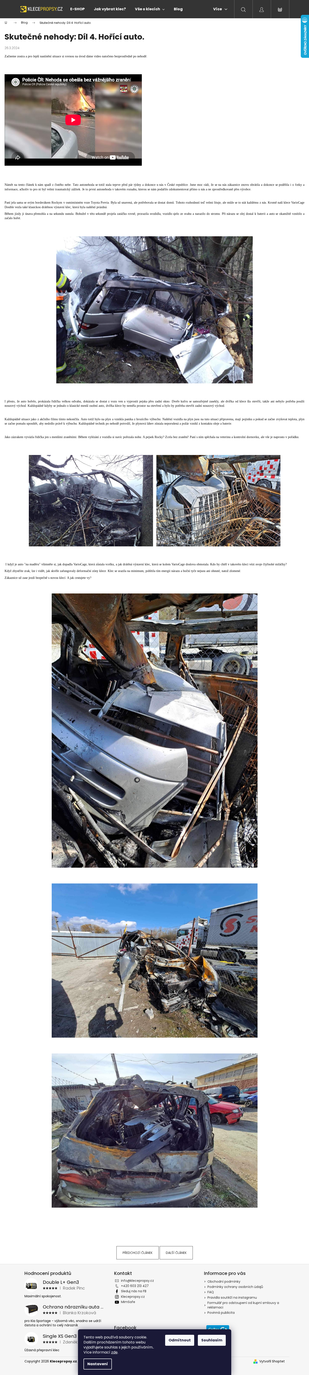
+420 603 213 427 (135, 1286)
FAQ (210, 1292)
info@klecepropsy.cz (137, 1280)
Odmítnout (180, 1340)
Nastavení (97, 1364)
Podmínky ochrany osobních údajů (235, 1287)
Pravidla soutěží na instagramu (232, 1297)
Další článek (176, 1252)
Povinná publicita (221, 1312)
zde (114, 1352)
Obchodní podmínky (223, 1281)
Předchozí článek (138, 1252)
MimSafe (128, 1302)
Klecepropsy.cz (133, 1296)
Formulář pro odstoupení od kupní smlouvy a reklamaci (243, 1305)
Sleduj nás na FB (133, 1291)
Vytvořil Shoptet (272, 1361)
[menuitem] (77, 9)
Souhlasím (211, 1340)
